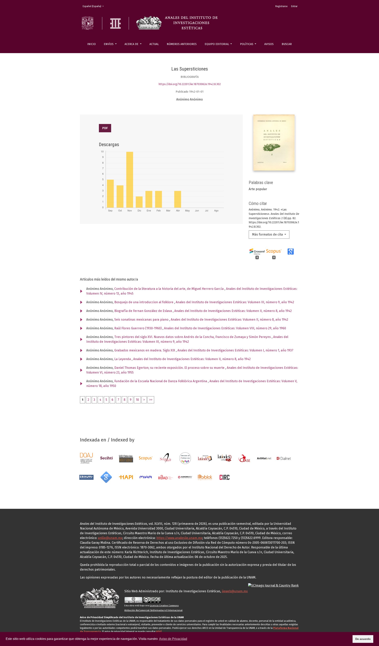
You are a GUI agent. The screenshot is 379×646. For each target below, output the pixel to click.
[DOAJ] (86, 458)
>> (150, 400)
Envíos (109, 44)
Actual (154, 44)
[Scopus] (145, 458)
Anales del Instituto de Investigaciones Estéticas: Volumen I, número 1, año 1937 (235, 350)
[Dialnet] (283, 458)
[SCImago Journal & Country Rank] (273, 585)
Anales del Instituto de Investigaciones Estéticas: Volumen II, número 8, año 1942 (233, 311)
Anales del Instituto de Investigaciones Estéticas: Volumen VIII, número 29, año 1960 (225, 328)
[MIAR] (145, 477)
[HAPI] (125, 477)
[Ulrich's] (185, 477)
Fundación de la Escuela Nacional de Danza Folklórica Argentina (161, 381)
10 (137, 400)
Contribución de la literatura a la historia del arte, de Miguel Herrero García (169, 289)
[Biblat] (204, 477)
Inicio (91, 44)
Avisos (269, 44)
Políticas (247, 44)
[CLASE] (244, 458)
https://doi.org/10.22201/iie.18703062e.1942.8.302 (190, 84)
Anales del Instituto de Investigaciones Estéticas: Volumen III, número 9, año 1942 (235, 302)
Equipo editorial (217, 44)
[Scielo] (165, 458)
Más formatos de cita (268, 234)
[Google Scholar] (106, 477)
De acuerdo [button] (363, 638)
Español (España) (94, 6)
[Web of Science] (125, 458)
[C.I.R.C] (224, 477)
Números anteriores (182, 44)
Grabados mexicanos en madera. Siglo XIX (145, 350)
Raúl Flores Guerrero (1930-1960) (138, 328)
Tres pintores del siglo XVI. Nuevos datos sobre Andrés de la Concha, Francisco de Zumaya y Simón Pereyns (193, 337)
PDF (105, 128)
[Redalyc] (185, 458)
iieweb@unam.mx (235, 591)
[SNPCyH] (106, 458)
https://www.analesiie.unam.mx (179, 538)
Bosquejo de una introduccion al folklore (144, 302)
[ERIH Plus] (86, 477)
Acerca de (132, 44)
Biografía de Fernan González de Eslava (143, 311)
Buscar (287, 44)
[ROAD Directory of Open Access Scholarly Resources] (165, 477)
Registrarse (281, 6)
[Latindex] (204, 458)
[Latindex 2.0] (224, 458)
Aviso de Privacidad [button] (173, 638)
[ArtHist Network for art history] (264, 458)
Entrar (294, 6)
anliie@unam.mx (110, 538)
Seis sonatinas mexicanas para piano (141, 319)
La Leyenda (123, 359)
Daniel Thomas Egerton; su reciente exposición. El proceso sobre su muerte (169, 368)
